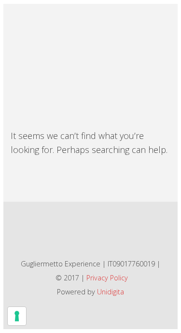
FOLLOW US (85, 231)
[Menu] (157, 22)
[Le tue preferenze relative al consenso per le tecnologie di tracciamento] (17, 316)
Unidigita (110, 291)
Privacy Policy (107, 277)
